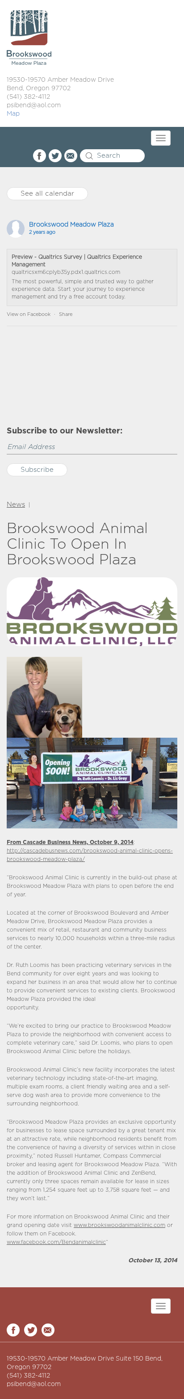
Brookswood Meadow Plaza (71, 224)
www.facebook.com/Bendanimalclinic (56, 1242)
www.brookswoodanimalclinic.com (119, 1225)
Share (65, 314)
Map (13, 114)
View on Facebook (28, 314)
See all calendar (47, 194)
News (16, 505)
